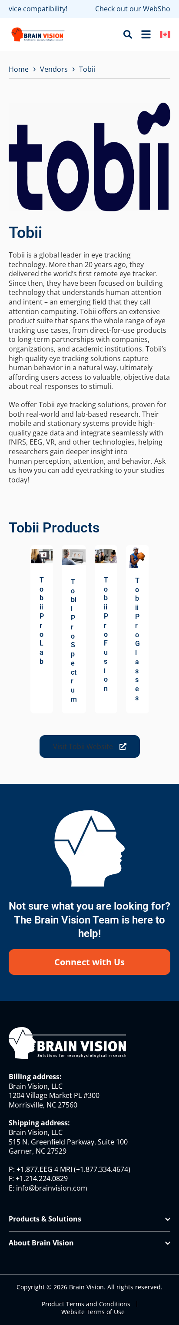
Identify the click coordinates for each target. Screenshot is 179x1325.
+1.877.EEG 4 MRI (44, 1169)
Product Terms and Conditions (86, 1304)
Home (19, 69)
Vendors (54, 69)
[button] (90, 746)
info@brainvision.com (51, 1188)
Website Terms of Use (93, 1312)
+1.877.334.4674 (102, 1169)
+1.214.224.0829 (42, 1178)
